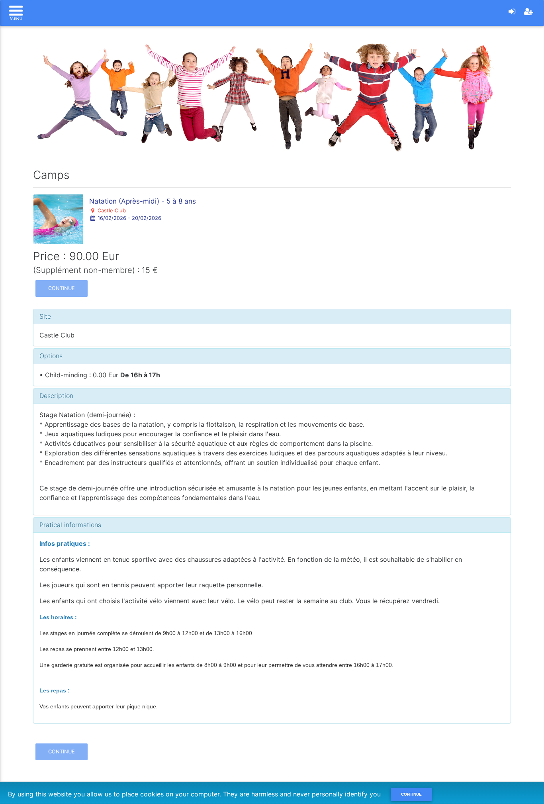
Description (56, 396)
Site (45, 316)
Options (51, 356)
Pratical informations (70, 525)
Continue (61, 288)
